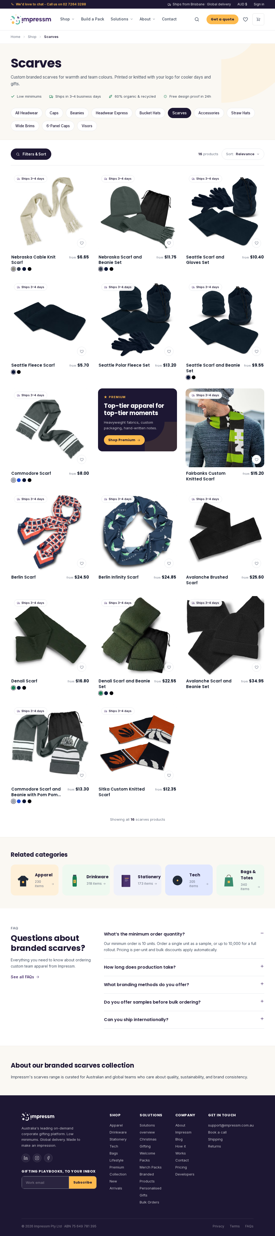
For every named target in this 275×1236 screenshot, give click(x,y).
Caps (54, 113)
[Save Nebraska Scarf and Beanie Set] (169, 243)
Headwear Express (112, 113)
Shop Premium (121, 440)
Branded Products (147, 1177)
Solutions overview (147, 1128)
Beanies (77, 113)
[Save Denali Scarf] (81, 667)
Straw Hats (240, 113)
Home (15, 36)
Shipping (215, 1139)
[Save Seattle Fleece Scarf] (81, 351)
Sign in (259, 4)
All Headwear (26, 113)
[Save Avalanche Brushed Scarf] (256, 563)
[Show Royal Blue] (19, 480)
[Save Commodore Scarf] (81, 459)
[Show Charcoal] (19, 269)
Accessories (208, 113)
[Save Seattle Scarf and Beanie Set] (256, 351)
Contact (169, 19)
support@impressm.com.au (231, 1125)
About (145, 19)
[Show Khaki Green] (13, 687)
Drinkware (118, 1132)
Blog (179, 1139)
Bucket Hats (150, 113)
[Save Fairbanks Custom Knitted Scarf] (256, 459)
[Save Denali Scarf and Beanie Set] (169, 667)
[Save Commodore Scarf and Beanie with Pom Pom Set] (81, 775)
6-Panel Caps (58, 126)
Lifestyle (117, 1160)
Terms (235, 1226)
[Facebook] (48, 1158)
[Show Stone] (13, 269)
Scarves (179, 113)
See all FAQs (22, 977)
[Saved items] (245, 19)
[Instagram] (37, 1158)
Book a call (217, 1132)
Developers (184, 1174)
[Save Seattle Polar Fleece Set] (169, 351)
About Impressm (183, 1128)
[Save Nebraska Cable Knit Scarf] (81, 243)
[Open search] (196, 19)
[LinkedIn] (25, 1158)
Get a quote (222, 19)
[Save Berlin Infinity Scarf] (169, 563)
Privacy (218, 1226)
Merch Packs (151, 1167)
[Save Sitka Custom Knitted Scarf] (169, 775)
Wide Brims (25, 126)
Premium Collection (118, 1170)
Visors (87, 126)
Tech (114, 1146)
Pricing (181, 1167)
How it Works (180, 1149)
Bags (114, 1153)
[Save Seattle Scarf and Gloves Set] (256, 243)
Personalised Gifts (150, 1191)
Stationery (118, 1139)
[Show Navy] (24, 269)
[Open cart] (258, 19)
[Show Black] (29, 269)
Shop (65, 19)
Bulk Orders (149, 1202)
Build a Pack (92, 19)
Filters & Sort (34, 154)
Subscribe (82, 1182)
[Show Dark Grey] (13, 480)
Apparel (116, 1125)
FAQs (249, 1226)
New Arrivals (116, 1184)
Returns (214, 1146)
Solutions (119, 19)
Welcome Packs (147, 1156)
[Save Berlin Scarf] (81, 563)
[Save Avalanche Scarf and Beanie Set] (256, 667)
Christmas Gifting (148, 1142)
